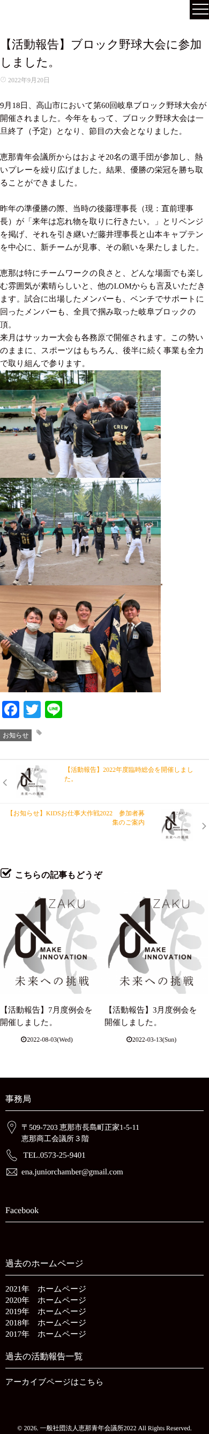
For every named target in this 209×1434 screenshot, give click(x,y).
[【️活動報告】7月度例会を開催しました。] (52, 942)
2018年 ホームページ (45, 1323)
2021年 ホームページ (45, 1289)
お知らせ (16, 735)
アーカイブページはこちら (54, 1382)
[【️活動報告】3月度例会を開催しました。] (156, 942)
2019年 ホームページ (45, 1312)
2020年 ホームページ (45, 1300)
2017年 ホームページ (45, 1334)
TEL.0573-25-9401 (55, 1155)
